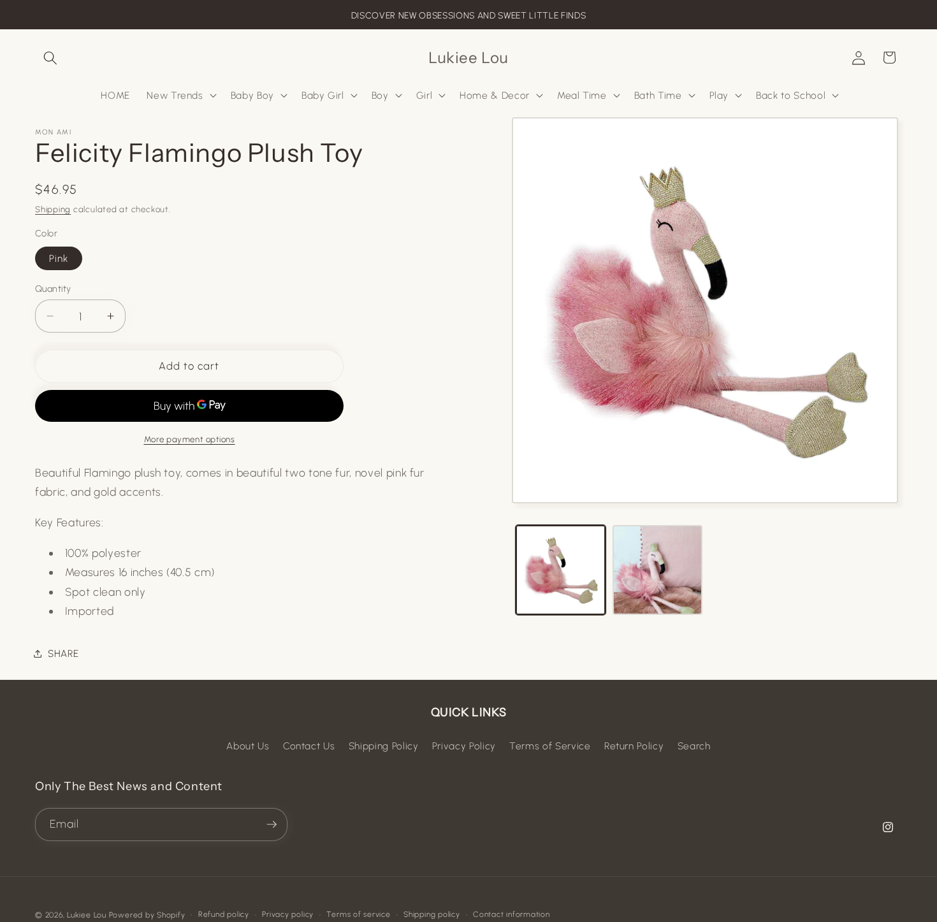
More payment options (189, 439)
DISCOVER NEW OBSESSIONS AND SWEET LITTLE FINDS (468, 15)
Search (694, 746)
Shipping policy (431, 914)
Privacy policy (288, 914)
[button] (50, 57)
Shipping (53, 209)
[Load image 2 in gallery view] (657, 570)
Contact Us (309, 746)
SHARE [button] (63, 653)
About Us (247, 746)
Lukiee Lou (86, 915)
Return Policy (634, 746)
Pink (58, 258)
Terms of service (358, 914)
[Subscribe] (271, 824)
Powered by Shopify (147, 915)
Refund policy (223, 914)
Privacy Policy (464, 746)
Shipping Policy (384, 746)
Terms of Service (550, 746)
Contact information (511, 914)
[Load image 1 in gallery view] (561, 570)
